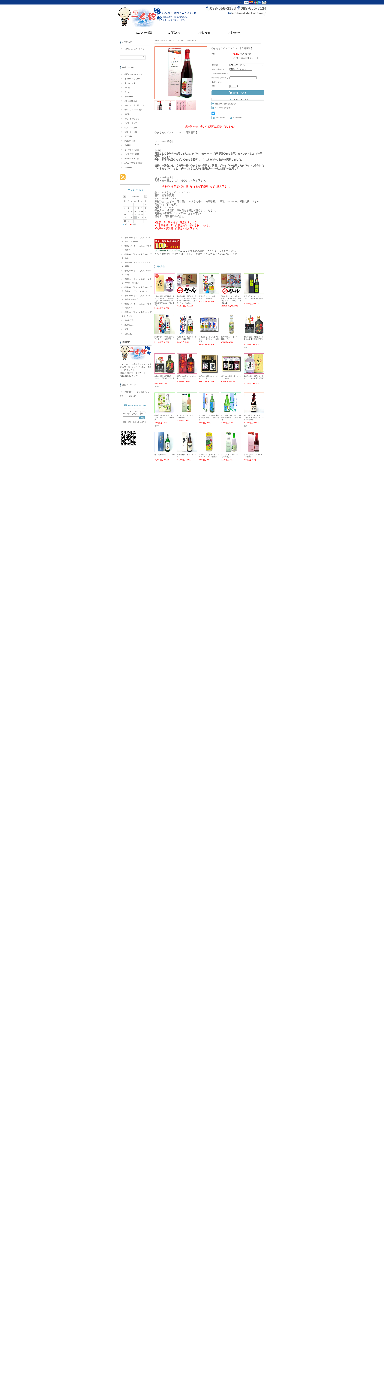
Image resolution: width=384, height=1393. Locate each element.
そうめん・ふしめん (132, 79)
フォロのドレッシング (252, 2)
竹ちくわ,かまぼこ (131, 119)
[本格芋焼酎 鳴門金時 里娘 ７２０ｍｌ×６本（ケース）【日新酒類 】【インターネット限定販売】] (187, 292)
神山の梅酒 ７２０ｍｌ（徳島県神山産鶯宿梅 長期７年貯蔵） (254, 417)
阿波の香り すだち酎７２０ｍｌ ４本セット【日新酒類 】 (209, 339)
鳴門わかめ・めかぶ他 (133, 74)
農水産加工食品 (130, 101)
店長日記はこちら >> (129, 376)
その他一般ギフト (131, 123)
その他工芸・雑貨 (131, 154)
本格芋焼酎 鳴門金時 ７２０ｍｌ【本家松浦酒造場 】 (254, 339)
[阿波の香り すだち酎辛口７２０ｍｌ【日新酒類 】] (164, 333)
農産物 (127, 88)
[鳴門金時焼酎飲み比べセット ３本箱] (231, 372)
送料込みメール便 (131, 159)
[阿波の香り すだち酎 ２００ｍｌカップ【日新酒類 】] (209, 450)
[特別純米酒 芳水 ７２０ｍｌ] (187, 450)
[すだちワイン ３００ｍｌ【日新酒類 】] (231, 450)
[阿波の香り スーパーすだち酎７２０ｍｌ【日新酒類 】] (254, 292)
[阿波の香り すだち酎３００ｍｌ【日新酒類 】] (187, 333)
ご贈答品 (128, 334)
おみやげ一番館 (144, 32)
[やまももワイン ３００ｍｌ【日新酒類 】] (254, 450)
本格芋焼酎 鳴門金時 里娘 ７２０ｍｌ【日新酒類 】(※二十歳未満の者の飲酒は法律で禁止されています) (164, 300)
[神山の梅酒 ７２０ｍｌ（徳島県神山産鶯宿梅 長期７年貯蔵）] (254, 411)
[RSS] (123, 178)
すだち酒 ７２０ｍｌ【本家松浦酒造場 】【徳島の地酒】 (209, 417)
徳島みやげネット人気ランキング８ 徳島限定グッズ (137, 298)
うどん (127, 92)
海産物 (127, 114)
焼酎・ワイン (191, 40)
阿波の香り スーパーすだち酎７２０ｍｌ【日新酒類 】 (254, 298)
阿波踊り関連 (129, 141)
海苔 (126, 329)
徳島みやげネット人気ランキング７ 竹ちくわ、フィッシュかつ (137, 289)
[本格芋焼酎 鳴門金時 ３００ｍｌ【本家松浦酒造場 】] (164, 372)
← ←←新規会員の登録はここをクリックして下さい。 (209, 251)
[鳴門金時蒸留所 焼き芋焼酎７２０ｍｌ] (187, 372)
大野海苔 (240, 2)
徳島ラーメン (129, 97)
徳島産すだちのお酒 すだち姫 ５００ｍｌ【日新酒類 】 (164, 417)
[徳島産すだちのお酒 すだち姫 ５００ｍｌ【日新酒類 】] (164, 411)
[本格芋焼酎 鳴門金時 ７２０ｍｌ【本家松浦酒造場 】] (254, 333)
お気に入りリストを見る (134, 49)
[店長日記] (136, 359)
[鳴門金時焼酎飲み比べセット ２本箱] (209, 372)
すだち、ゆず (129, 83)
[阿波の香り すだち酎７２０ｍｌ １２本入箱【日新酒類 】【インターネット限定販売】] (231, 292)
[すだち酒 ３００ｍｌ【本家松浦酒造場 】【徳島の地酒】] (231, 411)
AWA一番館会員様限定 (133, 163)
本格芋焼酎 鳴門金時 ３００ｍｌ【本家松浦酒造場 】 (164, 378)
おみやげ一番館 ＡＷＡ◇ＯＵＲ (180, 13)
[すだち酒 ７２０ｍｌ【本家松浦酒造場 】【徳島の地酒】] (209, 411)
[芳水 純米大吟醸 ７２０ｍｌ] (164, 450)
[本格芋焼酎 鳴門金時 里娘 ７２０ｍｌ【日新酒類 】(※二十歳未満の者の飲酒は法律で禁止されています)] (164, 292)
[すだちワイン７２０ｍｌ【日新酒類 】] (187, 411)
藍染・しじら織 (130, 132)
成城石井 (264, 2)
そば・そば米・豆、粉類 (134, 105)
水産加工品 (129, 325)
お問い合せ (204, 32)
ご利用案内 (174, 32)
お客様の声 (234, 32)
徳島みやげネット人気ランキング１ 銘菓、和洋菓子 (137, 240)
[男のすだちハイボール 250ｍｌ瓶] (231, 333)
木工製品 (128, 136)
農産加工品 (129, 320)
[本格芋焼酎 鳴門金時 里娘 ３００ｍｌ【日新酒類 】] (254, 372)
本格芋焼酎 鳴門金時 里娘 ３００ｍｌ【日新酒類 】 (254, 378)
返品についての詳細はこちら (226, 104)
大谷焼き (128, 145)
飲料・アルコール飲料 (175, 40)
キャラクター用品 (131, 150)
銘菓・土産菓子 (130, 128)
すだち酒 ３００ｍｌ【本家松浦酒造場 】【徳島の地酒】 (231, 417)
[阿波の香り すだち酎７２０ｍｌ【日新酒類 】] (209, 292)
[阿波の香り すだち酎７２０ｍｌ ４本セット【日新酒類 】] (209, 333)
